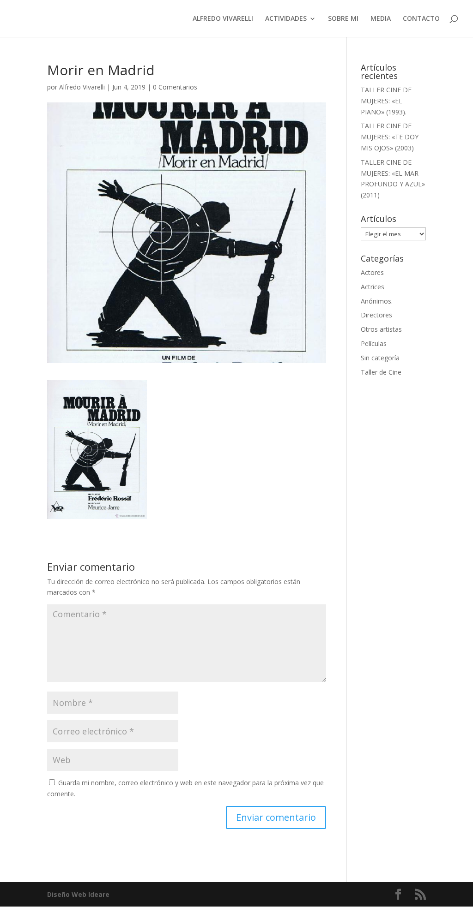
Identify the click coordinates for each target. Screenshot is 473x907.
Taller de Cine (381, 372)
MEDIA (380, 19)
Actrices (372, 286)
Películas (374, 343)
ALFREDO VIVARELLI (223, 19)
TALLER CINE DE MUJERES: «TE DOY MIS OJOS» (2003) (389, 136)
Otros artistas (381, 329)
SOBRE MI (343, 19)
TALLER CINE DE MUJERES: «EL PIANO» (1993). (386, 100)
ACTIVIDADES (286, 19)
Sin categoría (380, 357)
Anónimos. (377, 301)
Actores (372, 272)
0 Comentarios (175, 87)
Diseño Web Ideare (78, 894)
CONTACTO (421, 19)
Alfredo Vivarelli (82, 87)
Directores (376, 314)
